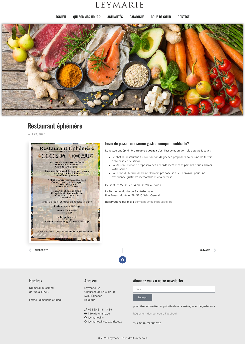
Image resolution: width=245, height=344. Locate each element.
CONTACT (184, 16)
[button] (122, 260)
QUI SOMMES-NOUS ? (87, 16)
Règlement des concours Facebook (155, 313)
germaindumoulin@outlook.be (153, 201)
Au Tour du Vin (149, 157)
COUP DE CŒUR (161, 16)
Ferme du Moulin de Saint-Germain (137, 173)
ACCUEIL (61, 16)
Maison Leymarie (126, 165)
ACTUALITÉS (115, 16)
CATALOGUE (137, 16)
